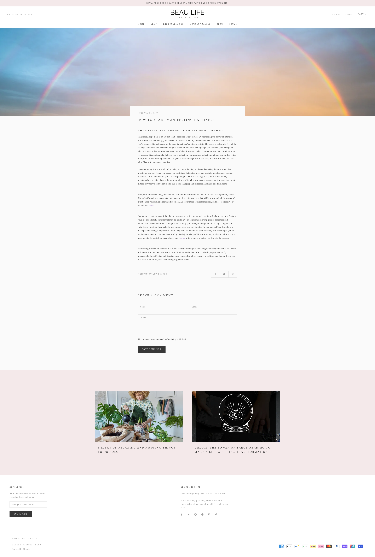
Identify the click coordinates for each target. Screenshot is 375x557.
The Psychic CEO (173, 24)
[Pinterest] (202, 514)
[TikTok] (216, 514)
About (233, 24)
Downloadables (200, 24)
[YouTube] (209, 514)
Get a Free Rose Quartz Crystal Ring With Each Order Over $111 (187, 3)
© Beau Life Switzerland (26, 545)
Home (141, 24)
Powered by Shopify (21, 549)
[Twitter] (189, 514)
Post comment (151, 349)
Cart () (363, 14)
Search (349, 14)
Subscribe (21, 514)
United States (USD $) (18, 14)
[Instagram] (195, 514)
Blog (220, 24)
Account (336, 14)
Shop (154, 24)
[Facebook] (182, 514)
